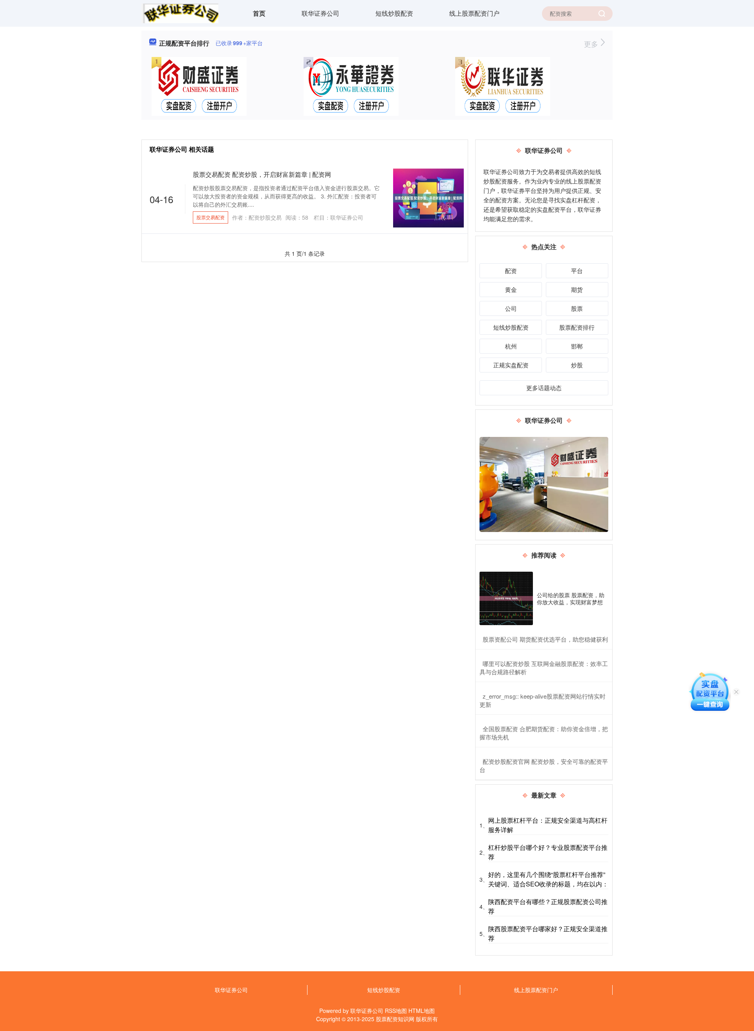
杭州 (511, 346)
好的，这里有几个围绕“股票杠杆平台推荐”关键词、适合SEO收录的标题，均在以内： (548, 879)
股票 (577, 308)
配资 (511, 270)
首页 (259, 13)
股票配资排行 (577, 327)
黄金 (511, 289)
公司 (511, 308)
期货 (577, 289)
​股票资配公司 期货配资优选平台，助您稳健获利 (545, 639)
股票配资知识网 (395, 1019)
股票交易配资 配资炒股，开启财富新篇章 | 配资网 (262, 174)
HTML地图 (421, 1010)
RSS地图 (396, 1010)
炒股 (577, 365)
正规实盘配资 (511, 365)
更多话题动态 (544, 387)
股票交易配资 (210, 217)
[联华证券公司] (179, 13)
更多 (592, 44)
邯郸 (577, 346)
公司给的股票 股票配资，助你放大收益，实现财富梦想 (570, 598)
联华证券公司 (320, 13)
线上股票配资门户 (474, 13)
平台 (577, 270)
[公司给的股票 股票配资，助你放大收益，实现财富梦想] (506, 598)
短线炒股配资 (394, 13)
